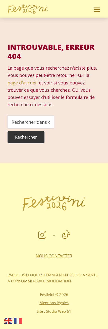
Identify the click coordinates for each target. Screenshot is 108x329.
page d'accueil (23, 83)
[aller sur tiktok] (66, 233)
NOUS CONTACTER (54, 256)
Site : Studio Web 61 (54, 311)
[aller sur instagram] (43, 233)
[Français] (18, 320)
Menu (96, 9)
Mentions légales (54, 302)
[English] (8, 320)
